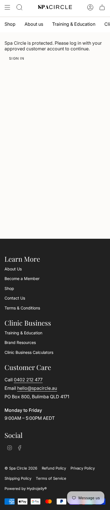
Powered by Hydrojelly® (26, 488)
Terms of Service (51, 478)
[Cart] (102, 7)
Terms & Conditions (22, 307)
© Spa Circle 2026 (21, 468)
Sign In (16, 58)
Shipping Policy (18, 478)
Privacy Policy (83, 468)
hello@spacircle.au (37, 388)
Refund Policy (54, 468)
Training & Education (23, 332)
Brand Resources (20, 342)
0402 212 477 (28, 379)
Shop (9, 288)
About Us (13, 268)
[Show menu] (7, 7)
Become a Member (22, 278)
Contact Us (15, 298)
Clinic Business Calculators (29, 352)
